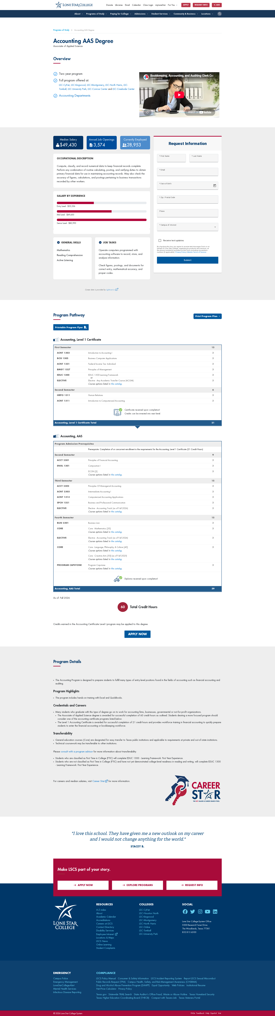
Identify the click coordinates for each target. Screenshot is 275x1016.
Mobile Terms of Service (196, 252)
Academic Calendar (106, 917)
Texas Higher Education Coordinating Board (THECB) (122, 998)
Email (127, 5)
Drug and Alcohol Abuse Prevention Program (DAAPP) (123, 985)
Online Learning (103, 945)
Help (207, 1013)
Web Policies (178, 985)
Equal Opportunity (161, 985)
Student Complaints (105, 948)
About (77, 14)
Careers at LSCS (104, 924)
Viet (219, 1013)
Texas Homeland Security (201, 994)
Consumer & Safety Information (133, 978)
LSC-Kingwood (78, 85)
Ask (218, 5)
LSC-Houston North (149, 913)
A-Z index (101, 910)
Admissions (140, 14)
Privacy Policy (180, 252)
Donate (109, 5)
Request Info (201, 5)
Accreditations (103, 920)
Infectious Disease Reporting (67, 992)
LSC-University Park (77, 89)
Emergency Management (65, 982)
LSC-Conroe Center (97, 89)
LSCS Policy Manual (106, 978)
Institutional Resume (196, 985)
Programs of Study (95, 14)
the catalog (116, 384)
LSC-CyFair (64, 85)
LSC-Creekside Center (123, 89)
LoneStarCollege (63, 985)
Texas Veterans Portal (189, 998)
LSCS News (102, 941)
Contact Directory (105, 927)
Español (214, 1013)
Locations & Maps (105, 938)
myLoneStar (160, 5)
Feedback (200, 1013)
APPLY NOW (137, 634)
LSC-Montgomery (95, 85)
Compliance (105, 973)
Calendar (136, 5)
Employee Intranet (105, 934)
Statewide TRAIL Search (120, 994)
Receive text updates (173, 240)
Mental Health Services (64, 989)
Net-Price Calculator (106, 989)
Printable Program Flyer (69, 327)
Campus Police (60, 978)
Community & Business (185, 14)
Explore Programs (140, 885)
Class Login (148, 5)
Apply (186, 5)
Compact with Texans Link (164, 998)
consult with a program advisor (77, 751)
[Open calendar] (214, 185)
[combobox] (187, 228)
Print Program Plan (206, 316)
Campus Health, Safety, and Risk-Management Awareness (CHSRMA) (162, 982)
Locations (206, 14)
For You (171, 5)
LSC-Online (144, 927)
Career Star (98, 781)
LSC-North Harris (113, 85)
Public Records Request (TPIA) (111, 982)
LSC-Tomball (145, 930)
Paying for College (119, 14)
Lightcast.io (110, 290)
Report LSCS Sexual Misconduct (199, 978)
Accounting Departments (74, 95)
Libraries (119, 5)
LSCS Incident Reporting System (166, 978)
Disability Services (105, 930)
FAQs (193, 1013)
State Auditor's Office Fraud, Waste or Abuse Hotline (160, 994)
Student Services (159, 14)
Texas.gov (101, 994)
